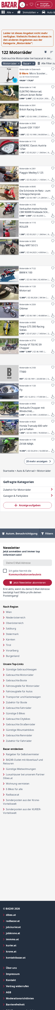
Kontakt (11, 980)
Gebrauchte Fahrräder (18, 708)
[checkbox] (27, 572)
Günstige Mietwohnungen (29, 769)
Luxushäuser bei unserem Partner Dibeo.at (24, 776)
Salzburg (11, 628)
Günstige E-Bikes (15, 713)
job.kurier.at (25, 927)
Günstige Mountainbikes (20, 730)
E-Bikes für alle (26, 789)
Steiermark (12, 634)
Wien (9, 612)
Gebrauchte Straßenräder (20, 724)
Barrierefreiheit (27, 1004)
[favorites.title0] (31, 5)
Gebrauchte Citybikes (18, 719)
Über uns (11, 968)
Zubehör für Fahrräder (19, 741)
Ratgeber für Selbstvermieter (29, 754)
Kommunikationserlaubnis (25, 574)
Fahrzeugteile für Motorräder (23, 686)
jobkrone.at (25, 933)
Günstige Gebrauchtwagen (21, 669)
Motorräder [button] (10, 63)
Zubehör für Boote (16, 702)
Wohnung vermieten (29, 783)
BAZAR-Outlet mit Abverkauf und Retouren (23, 761)
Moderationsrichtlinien (20, 998)
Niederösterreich (15, 617)
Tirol (8, 645)
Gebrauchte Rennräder (19, 735)
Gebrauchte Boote (16, 680)
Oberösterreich (15, 623)
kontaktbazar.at (28, 957)
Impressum (25, 974)
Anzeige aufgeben (29, 505)
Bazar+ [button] (27, 63)
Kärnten (10, 639)
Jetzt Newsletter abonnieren (30, 582)
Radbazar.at (24, 794)
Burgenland (12, 656)
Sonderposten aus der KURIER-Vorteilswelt (22, 811)
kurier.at (23, 945)
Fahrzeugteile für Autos (19, 691)
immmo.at (24, 939)
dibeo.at (23, 915)
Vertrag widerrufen (17, 986)
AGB (21, 992)
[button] (23, 5)
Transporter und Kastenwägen (23, 697)
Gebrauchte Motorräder (20, 675)
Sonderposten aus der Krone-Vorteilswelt (21, 801)
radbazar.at (25, 921)
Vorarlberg (12, 650)
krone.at (23, 951)
